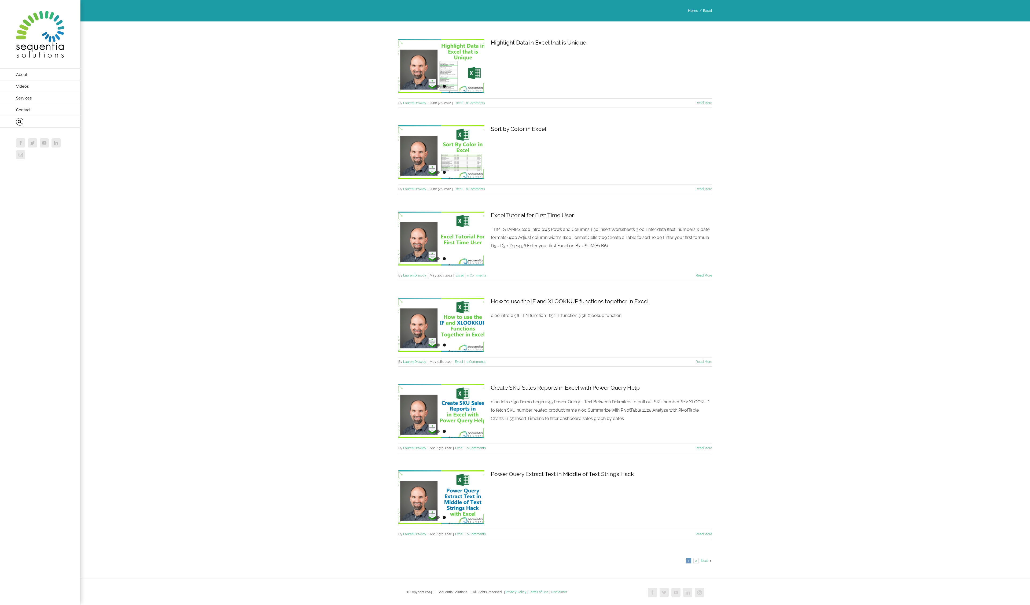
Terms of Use (539, 592)
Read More (704, 103)
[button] (40, 122)
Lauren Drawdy (414, 103)
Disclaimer (559, 592)
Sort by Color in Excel (518, 129)
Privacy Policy (516, 592)
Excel (458, 103)
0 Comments (475, 103)
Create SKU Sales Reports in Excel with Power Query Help (565, 387)
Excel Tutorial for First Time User (532, 215)
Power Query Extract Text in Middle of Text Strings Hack (562, 474)
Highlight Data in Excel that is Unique (538, 42)
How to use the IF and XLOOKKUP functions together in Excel (570, 301)
